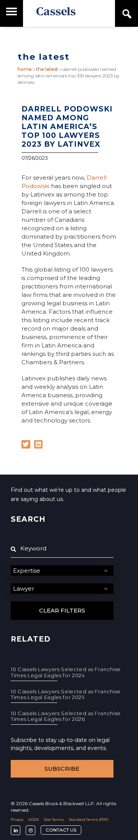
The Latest (47, 69)
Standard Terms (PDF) (88, 819)
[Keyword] (62, 548)
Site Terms (54, 819)
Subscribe (61, 768)
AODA (33, 819)
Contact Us (61, 830)
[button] (25, 444)
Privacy (17, 819)
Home (25, 69)
